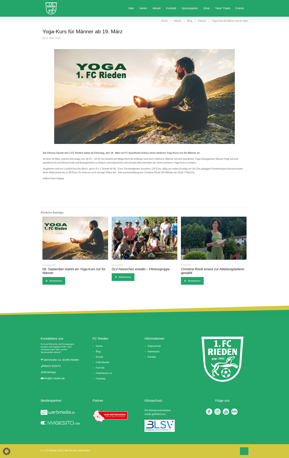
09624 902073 (52, 366)
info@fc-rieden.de (54, 378)
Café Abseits (102, 362)
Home (164, 21)
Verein (99, 346)
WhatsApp (49, 372)
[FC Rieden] (51, 8)
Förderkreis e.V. (104, 373)
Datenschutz (154, 346)
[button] (6, 451)
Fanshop (100, 378)
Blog (189, 21)
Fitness (202, 21)
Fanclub (100, 367)
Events (99, 357)
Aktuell (177, 21)
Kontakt (152, 357)
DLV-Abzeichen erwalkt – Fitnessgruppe (141, 269)
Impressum (153, 351)
